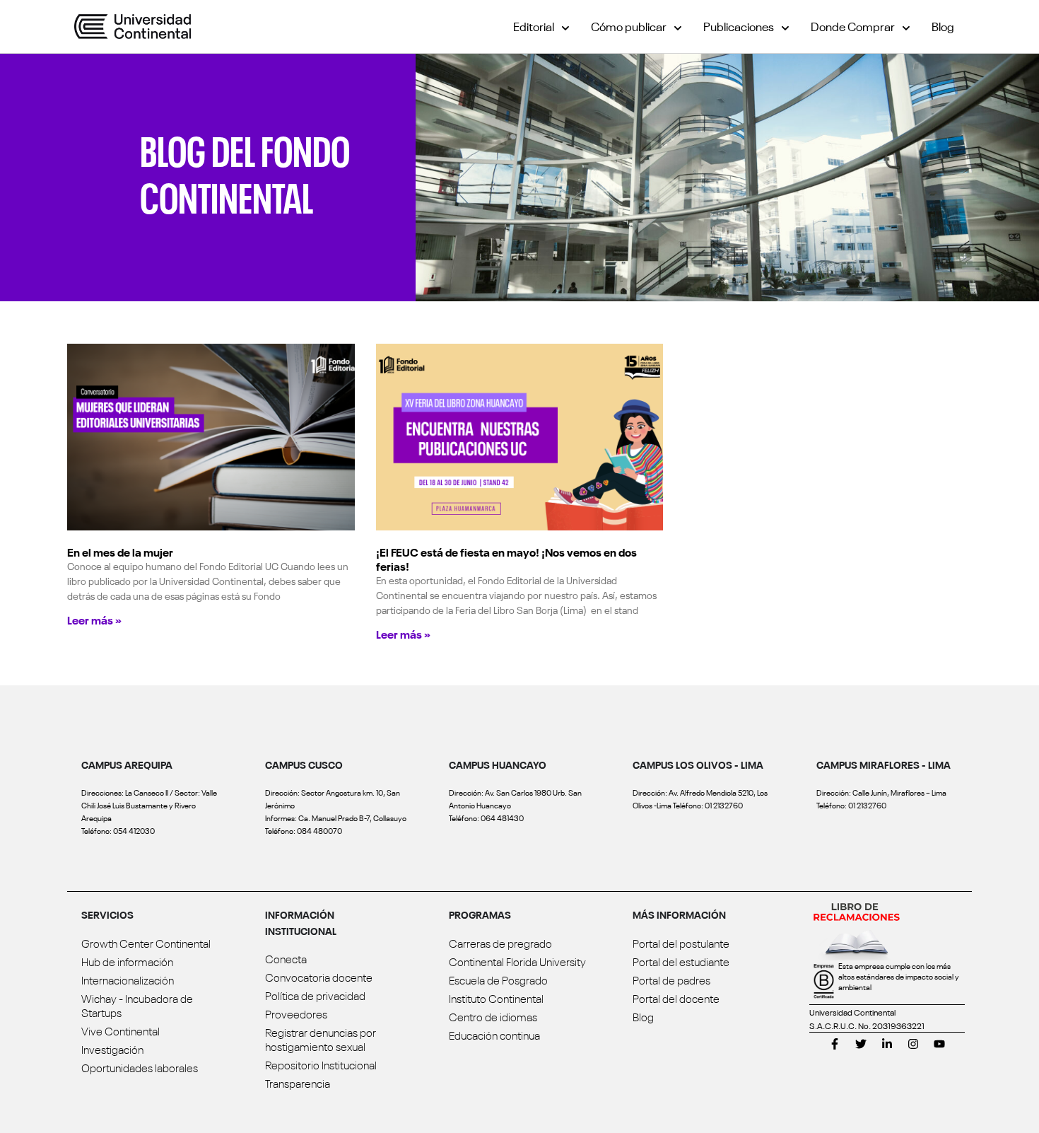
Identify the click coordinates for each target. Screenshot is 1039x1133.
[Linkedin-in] (887, 1044)
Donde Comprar (853, 26)
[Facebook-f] (834, 1044)
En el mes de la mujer (120, 551)
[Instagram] (913, 1044)
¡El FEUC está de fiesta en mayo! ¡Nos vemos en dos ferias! (506, 559)
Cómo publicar (629, 26)
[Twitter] (861, 1044)
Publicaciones (738, 26)
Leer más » (94, 619)
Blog (943, 26)
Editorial (533, 26)
